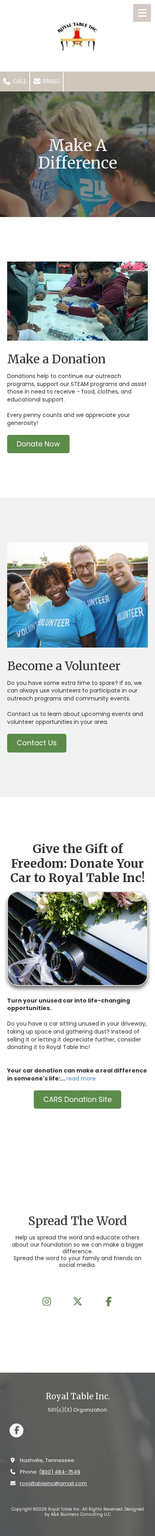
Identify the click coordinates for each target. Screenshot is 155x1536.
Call (19, 81)
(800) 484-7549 (59, 1472)
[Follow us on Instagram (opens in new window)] (46, 1301)
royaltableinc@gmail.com (53, 1483)
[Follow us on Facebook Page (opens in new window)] (108, 1301)
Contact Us (37, 743)
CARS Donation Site (77, 1099)
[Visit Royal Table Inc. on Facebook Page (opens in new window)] (16, 1430)
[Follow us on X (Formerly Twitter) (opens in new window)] (77, 1301)
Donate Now (38, 444)
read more (81, 1078)
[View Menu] (142, 13)
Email (50, 81)
